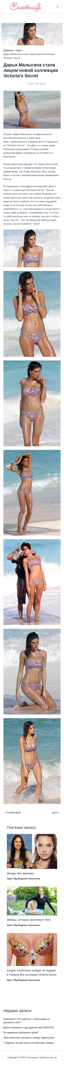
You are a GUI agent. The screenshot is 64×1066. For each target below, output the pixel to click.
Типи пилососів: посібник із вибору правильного (28, 1037)
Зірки (9, 878)
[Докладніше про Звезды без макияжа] (32, 851)
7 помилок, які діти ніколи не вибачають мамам (28, 1043)
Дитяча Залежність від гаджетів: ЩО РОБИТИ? (28, 1027)
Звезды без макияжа (20, 873)
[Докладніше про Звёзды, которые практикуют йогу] (32, 901)
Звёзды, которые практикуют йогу (29, 919)
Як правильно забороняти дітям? (21, 1032)
